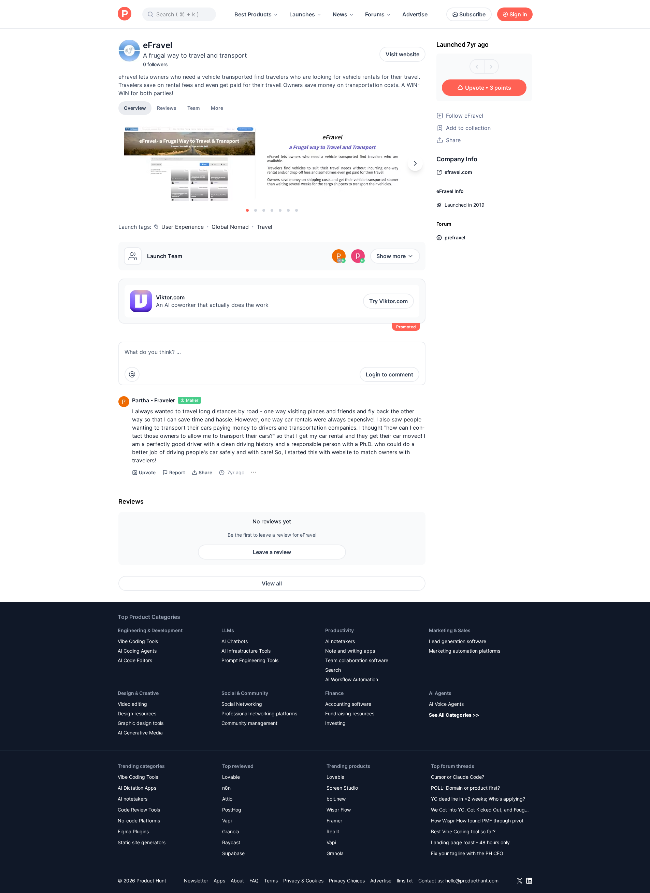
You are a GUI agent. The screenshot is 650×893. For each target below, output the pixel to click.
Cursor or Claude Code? (457, 777)
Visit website (402, 54)
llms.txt (405, 880)
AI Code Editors (135, 660)
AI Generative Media (140, 732)
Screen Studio (342, 788)
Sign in (518, 14)
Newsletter (196, 880)
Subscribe (472, 14)
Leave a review (272, 552)
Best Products (253, 14)
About (237, 880)
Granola (230, 831)
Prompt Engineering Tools (249, 660)
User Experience (182, 226)
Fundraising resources (349, 713)
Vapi (227, 820)
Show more (391, 256)
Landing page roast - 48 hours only (470, 842)
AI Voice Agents (446, 704)
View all (272, 583)
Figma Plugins (133, 831)
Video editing (132, 704)
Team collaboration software (356, 660)
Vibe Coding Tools (138, 641)
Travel (264, 226)
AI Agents (440, 693)
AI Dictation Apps (137, 788)
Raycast (231, 842)
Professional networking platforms (259, 713)
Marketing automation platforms (464, 651)
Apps (219, 880)
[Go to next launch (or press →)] (491, 66)
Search (333, 670)
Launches (302, 14)
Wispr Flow (339, 810)
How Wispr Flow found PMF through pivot (477, 820)
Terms (271, 880)
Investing (335, 723)
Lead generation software (457, 641)
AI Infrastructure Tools (246, 651)
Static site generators (141, 842)
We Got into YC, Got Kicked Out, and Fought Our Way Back (480, 810)
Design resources (137, 713)
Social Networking (241, 704)
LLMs (227, 630)
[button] (217, 107)
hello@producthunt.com (472, 880)
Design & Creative (138, 693)
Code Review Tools (139, 810)
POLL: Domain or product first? (465, 788)
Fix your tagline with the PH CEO (467, 853)
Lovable (231, 777)
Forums (375, 14)
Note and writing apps (350, 651)
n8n (226, 788)
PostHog (231, 810)
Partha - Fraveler (153, 400)
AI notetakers (340, 641)
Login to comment (389, 374)
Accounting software (348, 704)
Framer (334, 820)
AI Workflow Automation (351, 679)
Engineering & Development (150, 630)
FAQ (254, 880)
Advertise (415, 14)
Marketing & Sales (450, 630)
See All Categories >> (454, 715)
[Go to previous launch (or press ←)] (477, 66)
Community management (249, 723)
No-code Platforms (139, 820)
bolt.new (336, 799)
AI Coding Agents (137, 651)
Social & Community (244, 693)
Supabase (233, 853)
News (340, 14)
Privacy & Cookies (303, 880)
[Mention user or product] (132, 374)
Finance (334, 693)
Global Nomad (230, 226)
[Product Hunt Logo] (124, 14)
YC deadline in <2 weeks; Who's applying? (478, 799)
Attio (227, 799)
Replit (333, 831)
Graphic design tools (140, 723)
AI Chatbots (234, 641)
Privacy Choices (347, 880)
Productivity (339, 630)
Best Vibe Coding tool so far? (463, 831)
